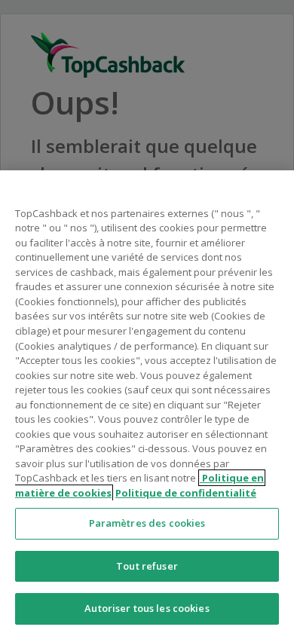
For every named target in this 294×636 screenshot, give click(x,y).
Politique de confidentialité (185, 493)
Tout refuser (147, 566)
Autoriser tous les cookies (146, 608)
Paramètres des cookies (147, 523)
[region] (147, 403)
